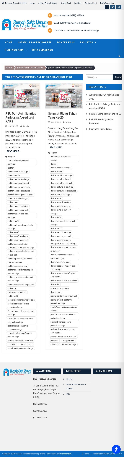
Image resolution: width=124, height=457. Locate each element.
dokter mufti (13, 221)
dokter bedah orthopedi (18, 183)
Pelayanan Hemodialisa (100, 129)
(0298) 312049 (77, 15)
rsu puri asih (26, 344)
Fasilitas (78, 3)
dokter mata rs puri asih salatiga (18, 215)
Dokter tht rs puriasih (17, 292)
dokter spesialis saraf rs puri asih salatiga (20, 279)
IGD (68, 394)
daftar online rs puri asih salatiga (18, 162)
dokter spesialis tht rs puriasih (21, 284)
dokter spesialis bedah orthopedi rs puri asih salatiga (21, 246)
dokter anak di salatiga (18, 172)
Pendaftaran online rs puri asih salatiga (21, 313)
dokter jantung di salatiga (19, 191)
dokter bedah (14, 175)
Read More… (13, 151)
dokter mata (13, 202)
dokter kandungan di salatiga (20, 195)
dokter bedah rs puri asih (19, 187)
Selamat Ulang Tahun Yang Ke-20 (105, 114)
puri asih (11, 344)
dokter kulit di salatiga (17, 198)
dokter (11, 168)
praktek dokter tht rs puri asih (20, 341)
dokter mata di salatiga (18, 206)
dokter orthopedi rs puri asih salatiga (20, 227)
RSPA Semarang (107, 3)
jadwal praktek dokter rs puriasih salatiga (18, 305)
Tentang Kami (91, 3)
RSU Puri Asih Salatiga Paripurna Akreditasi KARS (20, 117)
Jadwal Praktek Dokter (47, 3)
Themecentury (65, 454)
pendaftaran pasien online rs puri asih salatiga (20, 320)
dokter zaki (13, 296)
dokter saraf (13, 232)
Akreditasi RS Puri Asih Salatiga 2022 (104, 97)
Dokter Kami (66, 3)
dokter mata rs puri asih (18, 210)
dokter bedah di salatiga (18, 179)
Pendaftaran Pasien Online (76, 386)
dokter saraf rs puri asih (18, 240)
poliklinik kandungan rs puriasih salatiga (18, 327)
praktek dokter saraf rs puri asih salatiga (20, 335)
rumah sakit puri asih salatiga (20, 348)
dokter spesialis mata (17, 266)
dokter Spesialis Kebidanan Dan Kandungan (20, 260)
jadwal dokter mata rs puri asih (21, 300)
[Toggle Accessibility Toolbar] (116, 449)
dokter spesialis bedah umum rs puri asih (21, 253)
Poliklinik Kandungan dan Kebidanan (101, 121)
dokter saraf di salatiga (18, 236)
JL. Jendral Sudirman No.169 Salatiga (81, 30)
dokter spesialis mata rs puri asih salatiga (20, 271)
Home (32, 3)
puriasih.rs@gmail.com (79, 23)
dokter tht (12, 288)
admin (26, 126)
